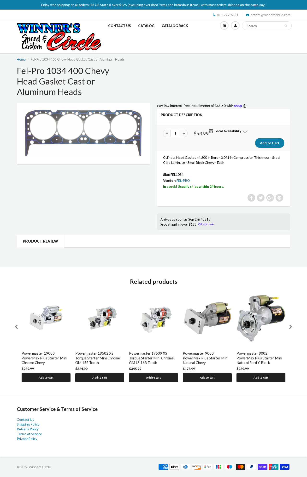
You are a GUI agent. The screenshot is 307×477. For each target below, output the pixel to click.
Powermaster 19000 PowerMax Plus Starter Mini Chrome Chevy (44, 358)
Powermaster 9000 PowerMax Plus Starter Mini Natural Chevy (205, 358)
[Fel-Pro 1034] (83, 133)
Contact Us (119, 26)
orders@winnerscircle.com (270, 15)
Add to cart (46, 377)
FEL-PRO (183, 180)
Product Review (40, 241)
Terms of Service (29, 434)
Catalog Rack (175, 26)
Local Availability (227, 131)
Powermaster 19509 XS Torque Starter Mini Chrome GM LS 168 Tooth (151, 358)
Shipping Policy (28, 424)
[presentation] (16, 327)
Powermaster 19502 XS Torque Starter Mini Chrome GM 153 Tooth (97, 358)
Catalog (146, 26)
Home (21, 59)
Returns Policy (28, 429)
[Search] (285, 26)
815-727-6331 (227, 15)
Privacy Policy (27, 439)
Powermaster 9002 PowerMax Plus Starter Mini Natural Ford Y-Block (259, 358)
